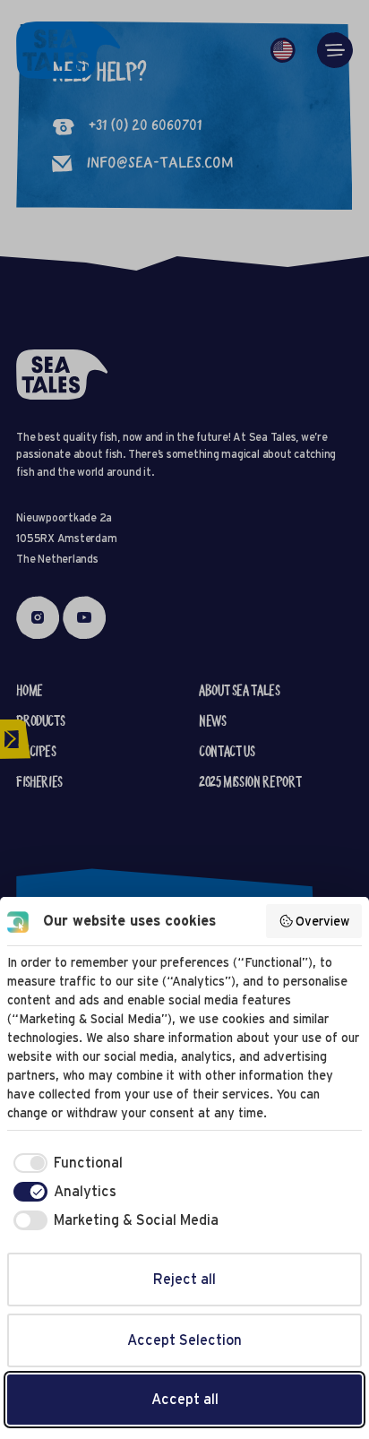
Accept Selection (184, 1340)
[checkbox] (65, 1163)
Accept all (185, 1399)
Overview (322, 921)
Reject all (184, 1279)
